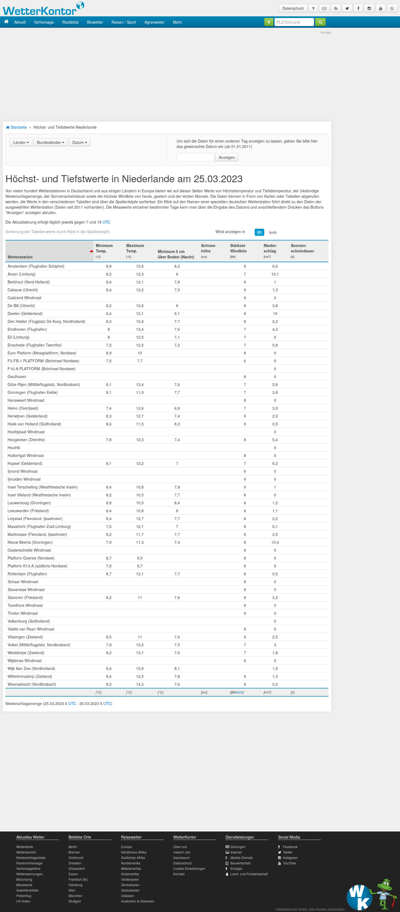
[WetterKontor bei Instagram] (369, 8)
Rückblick (70, 22)
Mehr (177, 22)
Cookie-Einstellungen (189, 868)
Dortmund (76, 857)
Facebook (290, 846)
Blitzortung (24, 879)
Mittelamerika (131, 868)
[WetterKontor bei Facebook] (358, 8)
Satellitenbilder (27, 890)
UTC (106, 222)
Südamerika (130, 873)
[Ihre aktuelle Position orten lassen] (268, 22)
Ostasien (127, 895)
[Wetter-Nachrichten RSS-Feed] (336, 8)
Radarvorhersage (29, 863)
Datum (78, 142)
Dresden (75, 863)
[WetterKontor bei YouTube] (381, 8)
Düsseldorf (77, 868)
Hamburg (75, 884)
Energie (236, 868)
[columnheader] (49, 251)
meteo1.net (181, 852)
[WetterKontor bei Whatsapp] (392, 8)
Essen (73, 873)
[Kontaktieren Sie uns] (324, 8)
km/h (239, 692)
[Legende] (313, 8)
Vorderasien (130, 879)
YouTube (289, 863)
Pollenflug (23, 895)
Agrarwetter (154, 22)
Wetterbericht (26, 852)
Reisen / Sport (124, 22)
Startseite (18, 127)
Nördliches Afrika (133, 852)
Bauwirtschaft (240, 863)
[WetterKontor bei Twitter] (347, 8)
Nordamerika (130, 863)
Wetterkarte (24, 846)
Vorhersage (44, 22)
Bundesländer (49, 142)
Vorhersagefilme (28, 868)
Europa (126, 846)
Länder (20, 142)
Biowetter (95, 22)
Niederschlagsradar (31, 857)
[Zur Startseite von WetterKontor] (6, 21)
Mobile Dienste (241, 857)
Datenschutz (293, 8)
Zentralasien (130, 884)
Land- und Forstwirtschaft (249, 873)
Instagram (290, 857)
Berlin (73, 846)
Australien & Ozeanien (137, 901)
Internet (236, 852)
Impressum (181, 857)
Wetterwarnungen (29, 873)
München (75, 895)
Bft (259, 232)
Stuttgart (75, 901)
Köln (72, 890)
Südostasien (130, 890)
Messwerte (24, 884)
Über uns (180, 846)
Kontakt (178, 873)
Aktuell (20, 22)
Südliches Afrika (133, 857)
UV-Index (23, 901)
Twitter (288, 852)
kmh (273, 232)
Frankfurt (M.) (78, 879)
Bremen (74, 852)
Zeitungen (237, 846)
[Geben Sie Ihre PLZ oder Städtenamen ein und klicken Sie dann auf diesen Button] (320, 22)
